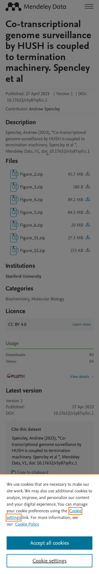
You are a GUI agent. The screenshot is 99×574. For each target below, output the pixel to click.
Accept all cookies (49, 543)
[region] (49, 524)
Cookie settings (49, 560)
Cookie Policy (27, 524)
